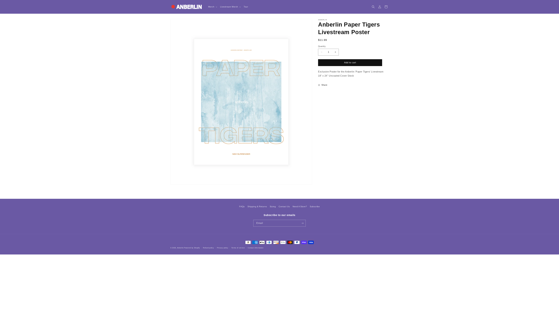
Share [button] (324, 85)
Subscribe (315, 206)
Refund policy (208, 248)
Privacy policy (222, 248)
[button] (212, 7)
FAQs (242, 206)
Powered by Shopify (192, 248)
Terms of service (238, 248)
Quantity (322, 46)
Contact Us (284, 206)
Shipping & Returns (257, 206)
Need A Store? (300, 206)
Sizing (273, 206)
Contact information (255, 248)
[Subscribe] (302, 223)
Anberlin (180, 248)
